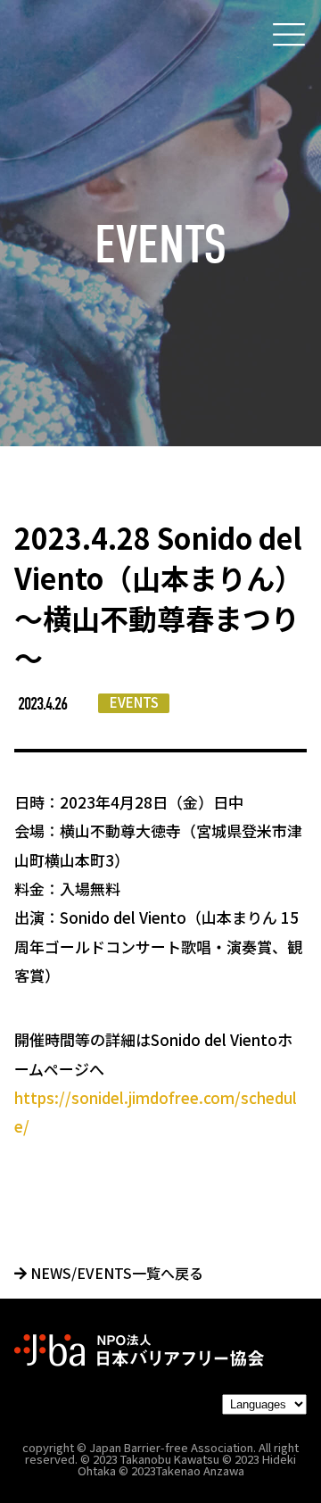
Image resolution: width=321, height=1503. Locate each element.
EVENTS (134, 702)
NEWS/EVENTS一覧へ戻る (115, 1272)
